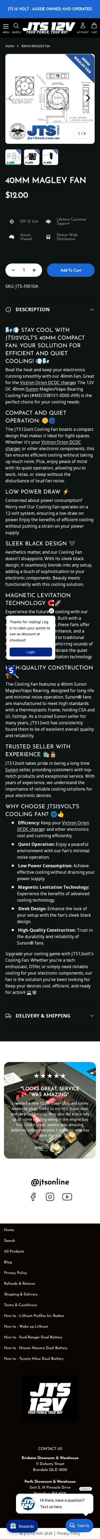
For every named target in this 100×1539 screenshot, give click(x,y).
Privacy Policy (15, 1273)
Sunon (32, 389)
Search (9, 1241)
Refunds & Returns (19, 1284)
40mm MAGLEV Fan (35, 46)
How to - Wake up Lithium (26, 1327)
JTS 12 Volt (33, 1533)
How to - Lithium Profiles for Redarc (34, 1316)
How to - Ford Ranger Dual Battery (33, 1337)
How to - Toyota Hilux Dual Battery (33, 1359)
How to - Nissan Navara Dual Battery (35, 1348)
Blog (8, 1262)
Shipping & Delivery (21, 1294)
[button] (94, 28)
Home (9, 46)
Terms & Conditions (20, 1305)
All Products (14, 1252)
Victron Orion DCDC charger (47, 382)
